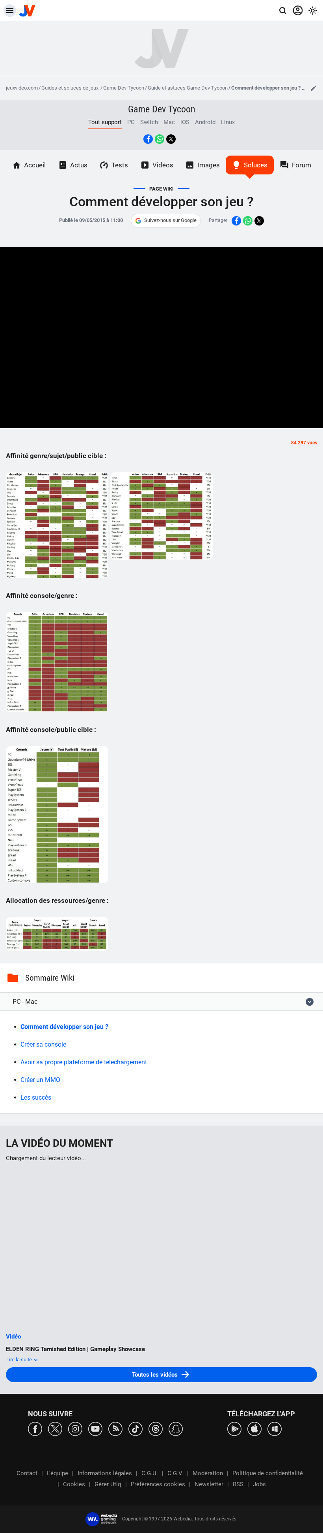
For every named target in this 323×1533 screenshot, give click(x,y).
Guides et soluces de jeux (70, 88)
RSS (238, 1484)
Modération (208, 1473)
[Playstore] (234, 1428)
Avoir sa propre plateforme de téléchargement (83, 1062)
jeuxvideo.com (22, 88)
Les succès (35, 1097)
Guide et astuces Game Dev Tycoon (188, 88)
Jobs (259, 1484)
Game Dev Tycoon (123, 88)
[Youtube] (95, 1428)
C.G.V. (175, 1473)
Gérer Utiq (108, 1484)
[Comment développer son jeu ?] (57, 525)
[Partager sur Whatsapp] (159, 139)
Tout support (105, 122)
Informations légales (105, 1473)
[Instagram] (75, 1428)
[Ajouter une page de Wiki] (313, 88)
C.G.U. (149, 1473)
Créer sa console (43, 1044)
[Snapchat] (176, 1428)
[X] (55, 1428)
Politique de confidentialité (267, 1473)
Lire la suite (19, 1359)
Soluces (255, 165)
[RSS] (115, 1428)
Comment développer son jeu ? (64, 1027)
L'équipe (57, 1473)
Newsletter (209, 1484)
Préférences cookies (158, 1484)
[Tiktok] (135, 1428)
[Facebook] (35, 1428)
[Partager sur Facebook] (148, 139)
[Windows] (274, 1428)
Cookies (74, 1484)
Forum (301, 165)
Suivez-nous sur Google (170, 220)
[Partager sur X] (171, 139)
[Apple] (254, 1428)
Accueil (35, 165)
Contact (27, 1473)
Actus (78, 165)
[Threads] (156, 1428)
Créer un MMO (40, 1080)
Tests (119, 165)
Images (208, 165)
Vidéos (162, 165)
